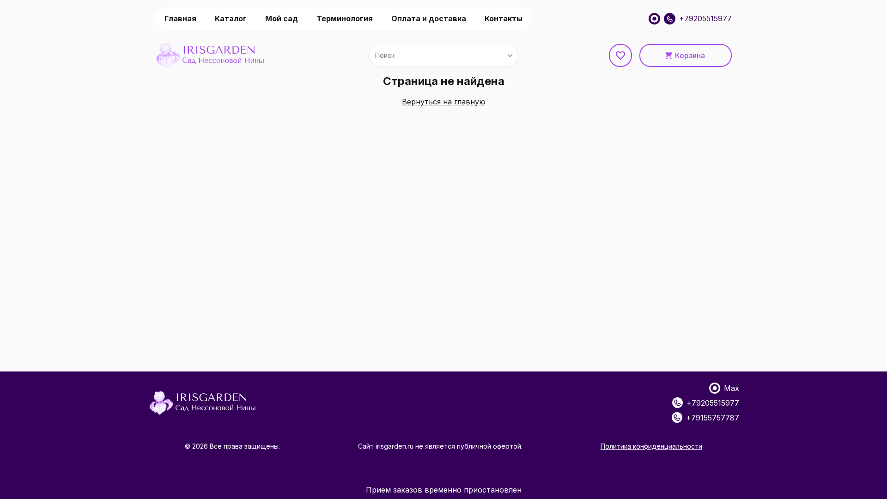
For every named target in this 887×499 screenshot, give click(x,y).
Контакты (503, 18)
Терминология (344, 18)
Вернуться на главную (444, 101)
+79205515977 (705, 18)
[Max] (654, 18)
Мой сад (281, 18)
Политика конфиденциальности (651, 446)
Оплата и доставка (428, 18)
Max (731, 388)
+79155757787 (712, 417)
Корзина (690, 55)
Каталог (231, 18)
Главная (180, 18)
